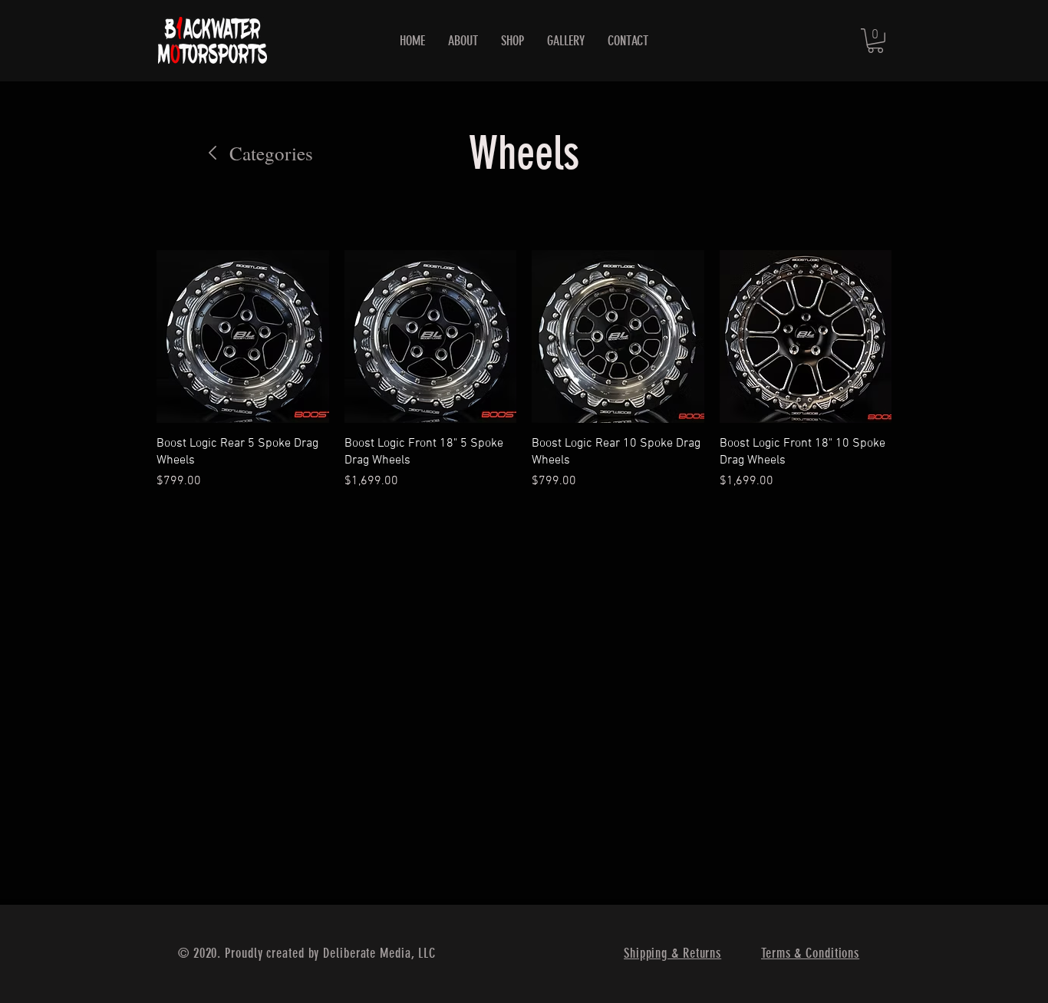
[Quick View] (243, 336)
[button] (875, 40)
